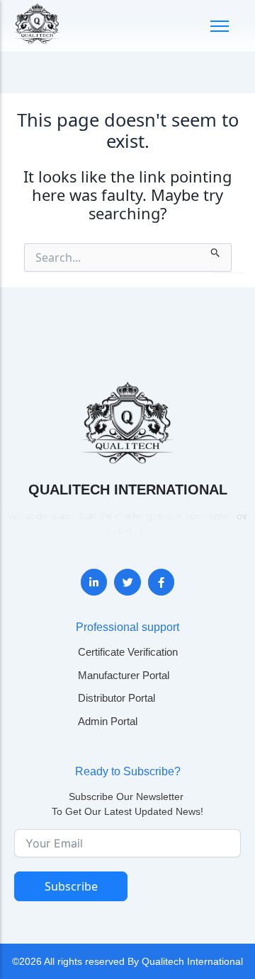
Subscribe (71, 886)
